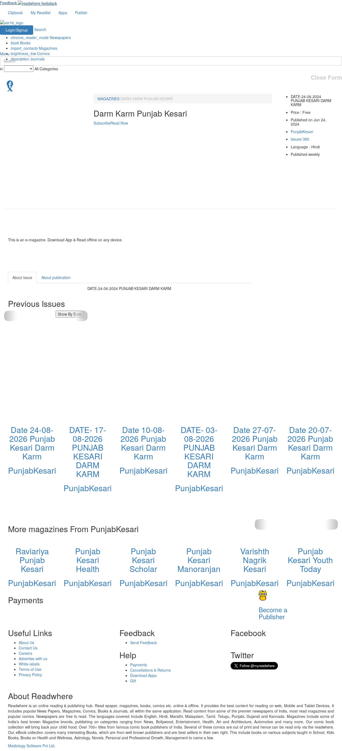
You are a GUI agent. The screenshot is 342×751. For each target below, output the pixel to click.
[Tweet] (171, 88)
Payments (138, 664)
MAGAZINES (108, 98)
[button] (81, 316)
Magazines (34, 48)
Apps (63, 12)
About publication (56, 277)
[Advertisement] (299, 305)
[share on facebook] (171, 83)
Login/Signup (17, 30)
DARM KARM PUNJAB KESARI (147, 98)
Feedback (8, 2)
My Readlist (40, 12)
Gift (133, 680)
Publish (81, 12)
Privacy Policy (30, 674)
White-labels (29, 664)
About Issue (22, 277)
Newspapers (41, 37)
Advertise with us (33, 658)
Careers (25, 653)
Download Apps (143, 675)
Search (40, 29)
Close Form (326, 77)
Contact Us (28, 648)
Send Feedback (143, 642)
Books (20, 42)
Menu (5, 53)
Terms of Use (30, 669)
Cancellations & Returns (150, 670)
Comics (30, 53)
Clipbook (15, 12)
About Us (26, 642)
